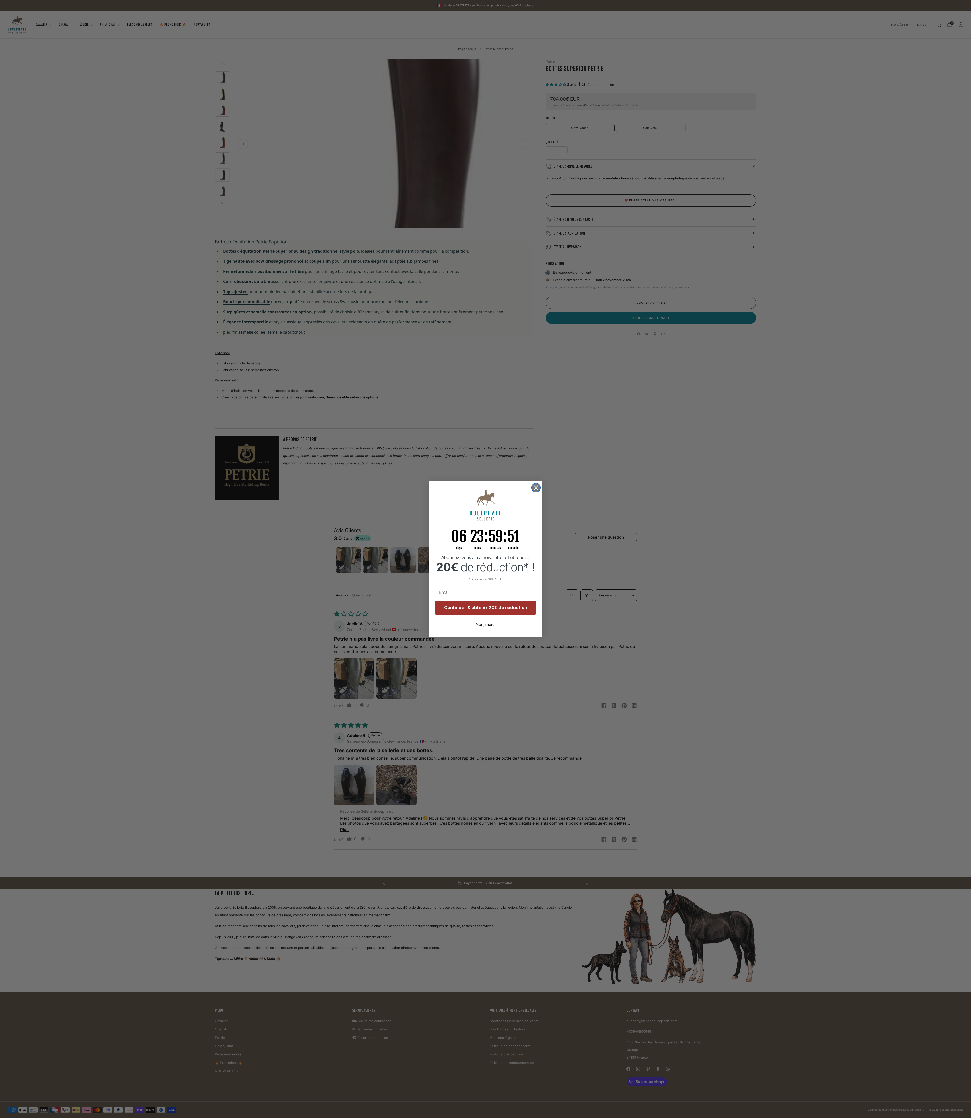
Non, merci (485, 624)
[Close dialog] (536, 487)
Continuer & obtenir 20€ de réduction (485, 607)
